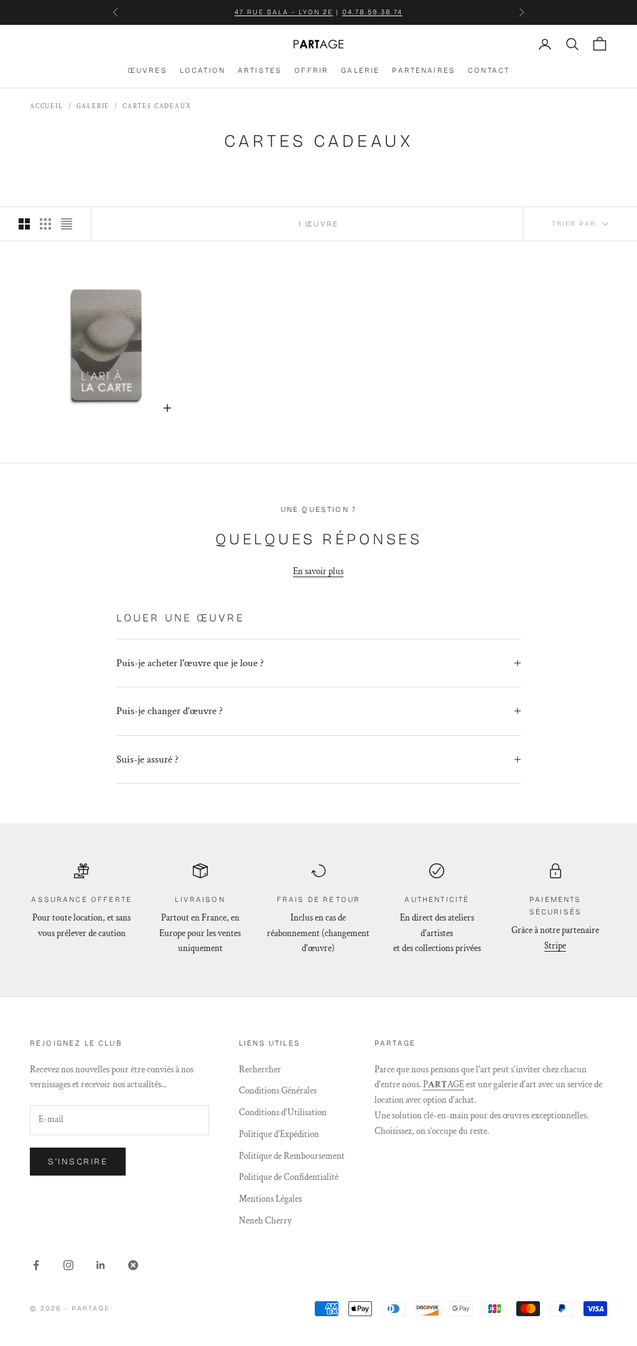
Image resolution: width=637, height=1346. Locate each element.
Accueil (46, 107)
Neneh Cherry (265, 1221)
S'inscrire (78, 1161)
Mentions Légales (270, 1199)
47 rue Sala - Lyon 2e (284, 12)
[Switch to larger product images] (24, 224)
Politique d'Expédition (279, 1134)
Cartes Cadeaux (157, 107)
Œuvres (147, 70)
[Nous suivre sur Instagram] (68, 1265)
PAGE (443, 1084)
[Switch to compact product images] (66, 224)
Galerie (360, 70)
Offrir (311, 70)
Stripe (555, 946)
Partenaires (423, 70)
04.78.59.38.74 (372, 12)
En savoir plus (318, 571)
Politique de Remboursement (292, 1156)
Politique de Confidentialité (288, 1177)
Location (202, 70)
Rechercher (260, 1069)
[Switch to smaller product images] (45, 224)
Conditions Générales (278, 1091)
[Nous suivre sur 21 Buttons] (133, 1265)
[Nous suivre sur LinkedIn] (101, 1265)
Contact (488, 70)
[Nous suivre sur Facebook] (36, 1265)
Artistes (260, 70)
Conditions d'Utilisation (283, 1112)
